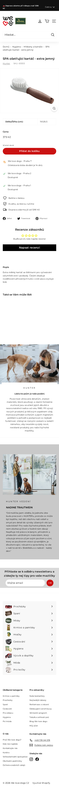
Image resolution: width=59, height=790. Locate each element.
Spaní (5, 704)
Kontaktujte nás (10, 748)
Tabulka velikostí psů (39, 717)
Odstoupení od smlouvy (41, 709)
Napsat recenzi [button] (29, 247)
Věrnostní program (38, 713)
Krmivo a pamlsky (11, 696)
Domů (6, 46)
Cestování (7, 709)
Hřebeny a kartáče (33, 46)
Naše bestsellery (37, 696)
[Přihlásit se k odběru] (50, 583)
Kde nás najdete (10, 744)
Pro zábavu (8, 713)
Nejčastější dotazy (38, 700)
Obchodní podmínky (12, 761)
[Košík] (47, 21)
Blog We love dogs (38, 721)
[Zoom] (54, 108)
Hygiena (16, 46)
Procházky (8, 700)
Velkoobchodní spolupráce (15, 757)
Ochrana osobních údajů (14, 765)
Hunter (6, 63)
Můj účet (34, 726)
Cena (6, 131)
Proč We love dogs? (12, 740)
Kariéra (6, 752)
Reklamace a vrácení (39, 704)
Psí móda (7, 721)
